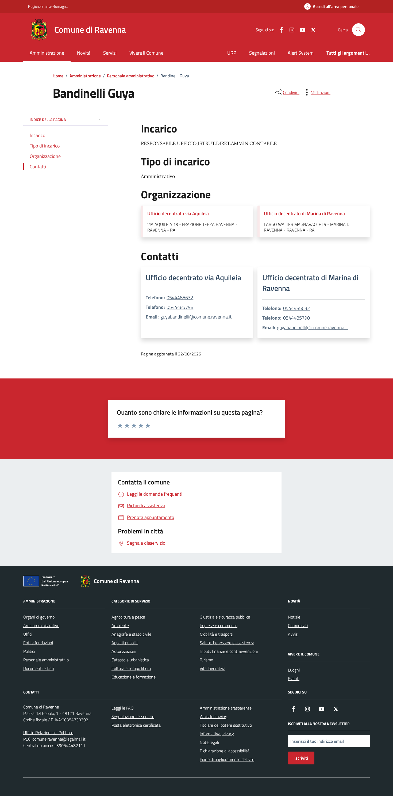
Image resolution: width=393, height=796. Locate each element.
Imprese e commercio (218, 625)
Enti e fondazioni (38, 642)
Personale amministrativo (46, 660)
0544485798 (180, 307)
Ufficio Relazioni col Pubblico (48, 732)
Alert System (301, 52)
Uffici (27, 634)
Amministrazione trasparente (226, 708)
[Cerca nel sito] (358, 29)
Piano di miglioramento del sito (227, 759)
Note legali (209, 742)
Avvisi (293, 634)
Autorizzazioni (123, 651)
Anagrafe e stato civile (131, 634)
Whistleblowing (213, 716)
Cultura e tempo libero (131, 668)
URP (231, 52)
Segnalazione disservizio (132, 716)
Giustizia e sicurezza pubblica (225, 617)
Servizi (110, 52)
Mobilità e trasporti (216, 634)
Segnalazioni (262, 52)
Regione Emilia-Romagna (48, 6)
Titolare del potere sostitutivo (226, 725)
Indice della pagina (48, 119)
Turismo (206, 660)
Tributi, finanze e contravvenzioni (229, 651)
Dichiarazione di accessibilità (224, 751)
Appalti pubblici (124, 642)
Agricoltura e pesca (128, 617)
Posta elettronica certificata (136, 725)
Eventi (293, 678)
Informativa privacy (217, 733)
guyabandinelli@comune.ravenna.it (196, 316)
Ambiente (120, 625)
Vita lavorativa (212, 668)
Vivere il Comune (146, 52)
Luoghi (294, 670)
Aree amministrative (41, 625)
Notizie (294, 617)
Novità (83, 52)
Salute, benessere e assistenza (227, 642)
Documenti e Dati (38, 668)
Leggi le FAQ (122, 708)
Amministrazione (47, 52)
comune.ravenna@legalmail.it (59, 739)
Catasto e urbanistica (130, 660)
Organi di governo (39, 617)
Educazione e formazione (133, 677)
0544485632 (180, 297)
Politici (29, 651)
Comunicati (298, 625)
